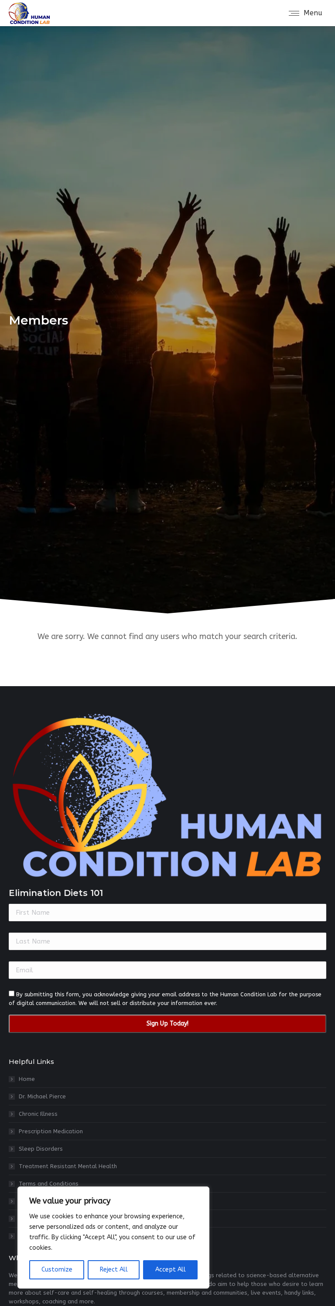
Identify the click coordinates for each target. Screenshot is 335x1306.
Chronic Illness (38, 1114)
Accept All (170, 1269)
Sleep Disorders (41, 1148)
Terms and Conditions (49, 1183)
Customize (56, 1269)
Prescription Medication (51, 1131)
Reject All (114, 1269)
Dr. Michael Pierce (42, 1096)
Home (27, 1079)
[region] (113, 1237)
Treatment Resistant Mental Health (68, 1166)
